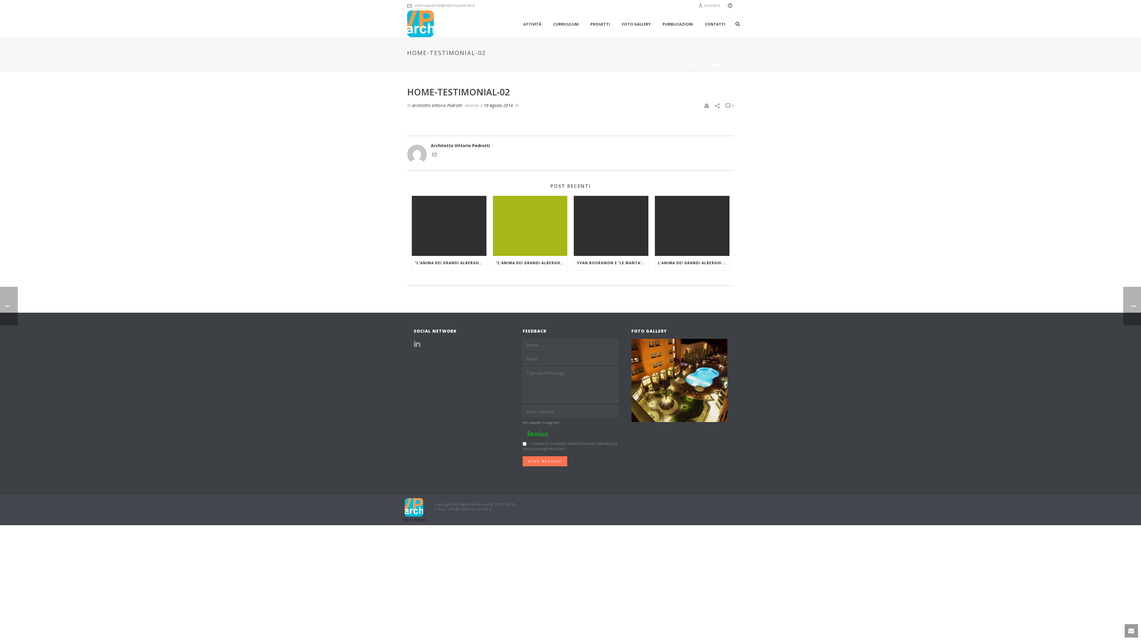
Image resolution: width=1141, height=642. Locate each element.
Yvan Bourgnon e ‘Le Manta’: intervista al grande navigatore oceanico (612, 262)
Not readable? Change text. (541, 423)
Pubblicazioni (678, 24)
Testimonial (672, 65)
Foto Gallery (636, 24)
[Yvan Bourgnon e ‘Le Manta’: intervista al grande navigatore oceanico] (611, 226)
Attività (532, 24)
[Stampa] (706, 105)
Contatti (715, 24)
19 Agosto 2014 (498, 105)
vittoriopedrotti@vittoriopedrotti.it (445, 5)
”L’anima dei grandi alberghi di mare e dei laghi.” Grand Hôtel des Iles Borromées (450, 262)
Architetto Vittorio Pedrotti (437, 105)
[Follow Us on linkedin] (417, 344)
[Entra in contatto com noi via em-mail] (434, 155)
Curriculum (566, 24)
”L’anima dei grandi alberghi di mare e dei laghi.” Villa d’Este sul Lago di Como (532, 262)
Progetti (600, 24)
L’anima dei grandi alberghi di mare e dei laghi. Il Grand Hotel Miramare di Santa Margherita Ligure (693, 262)
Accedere (712, 5)
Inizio (650, 65)
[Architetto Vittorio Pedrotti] (414, 509)
